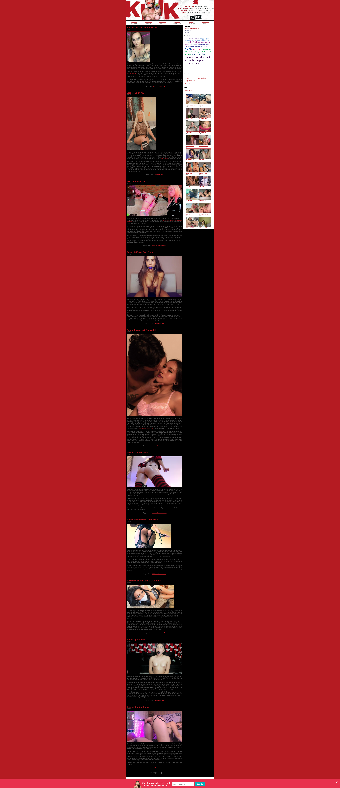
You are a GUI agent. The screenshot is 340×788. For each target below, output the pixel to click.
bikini (197, 38)
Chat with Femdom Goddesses (142, 519)
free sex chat (198, 54)
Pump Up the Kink (136, 639)
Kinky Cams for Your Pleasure (142, 27)
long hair (204, 42)
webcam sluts (204, 38)
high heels (197, 49)
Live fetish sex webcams (159, 445)
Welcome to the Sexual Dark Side (144, 581)
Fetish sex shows (159, 323)
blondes (197, 40)
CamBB (188, 49)
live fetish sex (195, 42)
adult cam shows (202, 46)
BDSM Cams (188, 90)
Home (187, 28)
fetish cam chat (203, 44)
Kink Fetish (134, 22)
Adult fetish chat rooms (159, 245)
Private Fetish (188, 70)
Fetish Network (162, 22)
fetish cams (189, 40)
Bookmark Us (194, 28)
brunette (193, 44)
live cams (189, 51)
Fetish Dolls (177, 22)
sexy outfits (189, 46)
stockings (207, 49)
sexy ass (199, 51)
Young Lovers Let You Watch (141, 330)
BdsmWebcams (205, 22)
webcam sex (192, 63)
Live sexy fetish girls (159, 86)
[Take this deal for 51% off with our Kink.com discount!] (170, 20)
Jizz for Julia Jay (135, 93)
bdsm (186, 38)
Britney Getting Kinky (138, 707)
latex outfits (191, 38)
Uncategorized (159, 174)
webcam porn (196, 60)
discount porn (192, 57)
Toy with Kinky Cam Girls (140, 252)
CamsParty (191, 22)
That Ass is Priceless (137, 452)
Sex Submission (148, 22)
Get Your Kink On (136, 181)
